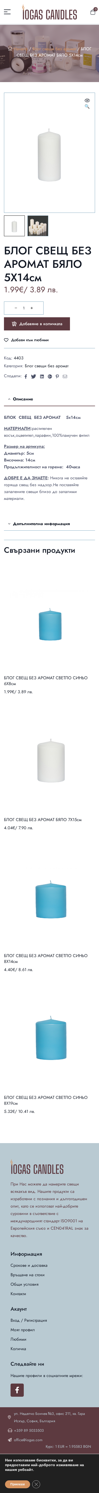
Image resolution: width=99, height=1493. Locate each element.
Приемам (17, 1484)
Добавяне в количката (40, 324)
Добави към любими (30, 340)
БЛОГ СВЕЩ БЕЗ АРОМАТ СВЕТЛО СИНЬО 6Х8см (46, 681)
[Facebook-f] (17, 1390)
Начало (21, 49)
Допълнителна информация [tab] (41, 524)
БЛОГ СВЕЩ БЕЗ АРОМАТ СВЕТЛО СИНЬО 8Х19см (46, 1100)
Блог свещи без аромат (54, 49)
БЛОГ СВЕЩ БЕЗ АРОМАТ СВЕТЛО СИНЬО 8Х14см (46, 958)
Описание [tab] (23, 399)
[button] (87, 104)
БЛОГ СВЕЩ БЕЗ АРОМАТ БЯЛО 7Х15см (43, 820)
